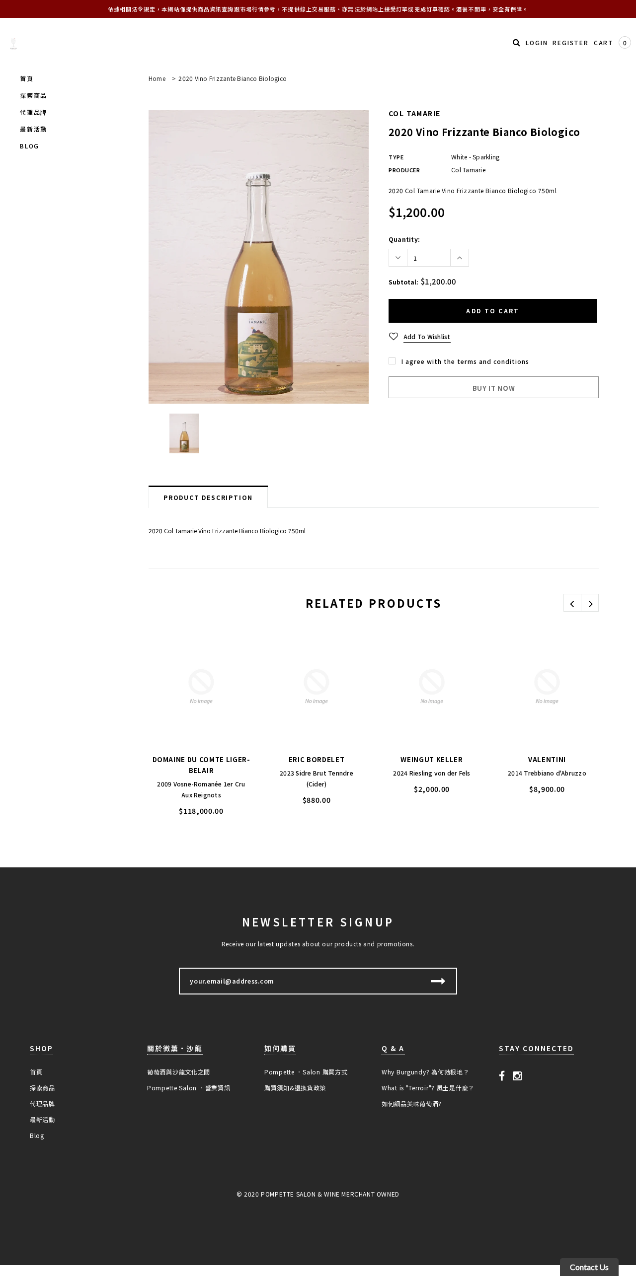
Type (396, 157)
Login (537, 42)
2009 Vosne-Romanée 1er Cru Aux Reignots (201, 789)
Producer (404, 170)
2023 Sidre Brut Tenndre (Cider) (316, 778)
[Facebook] (502, 1074)
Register (570, 42)
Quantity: (404, 239)
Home (157, 78)
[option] (259, 257)
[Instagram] (517, 1074)
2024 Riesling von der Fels (431, 773)
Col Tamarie (414, 113)
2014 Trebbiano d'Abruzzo (547, 773)
